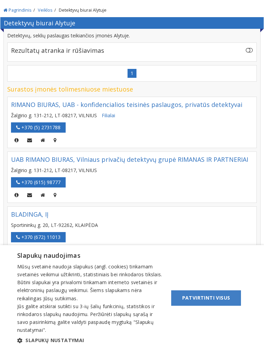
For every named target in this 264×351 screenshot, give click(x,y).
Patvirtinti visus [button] (206, 297)
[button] (90, 340)
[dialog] (132, 298)
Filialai (108, 115)
